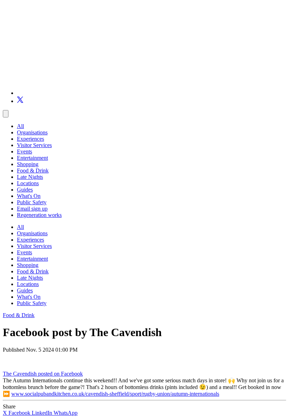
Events (24, 151)
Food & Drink (33, 171)
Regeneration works (39, 215)
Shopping (27, 164)
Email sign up (32, 209)
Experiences (30, 139)
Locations (28, 183)
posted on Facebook (60, 374)
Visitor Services (34, 145)
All (20, 126)
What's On (29, 196)
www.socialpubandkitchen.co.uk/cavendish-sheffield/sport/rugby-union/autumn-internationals (115, 394)
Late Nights (30, 177)
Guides (25, 190)
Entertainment (32, 158)
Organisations (32, 132)
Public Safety (32, 202)
